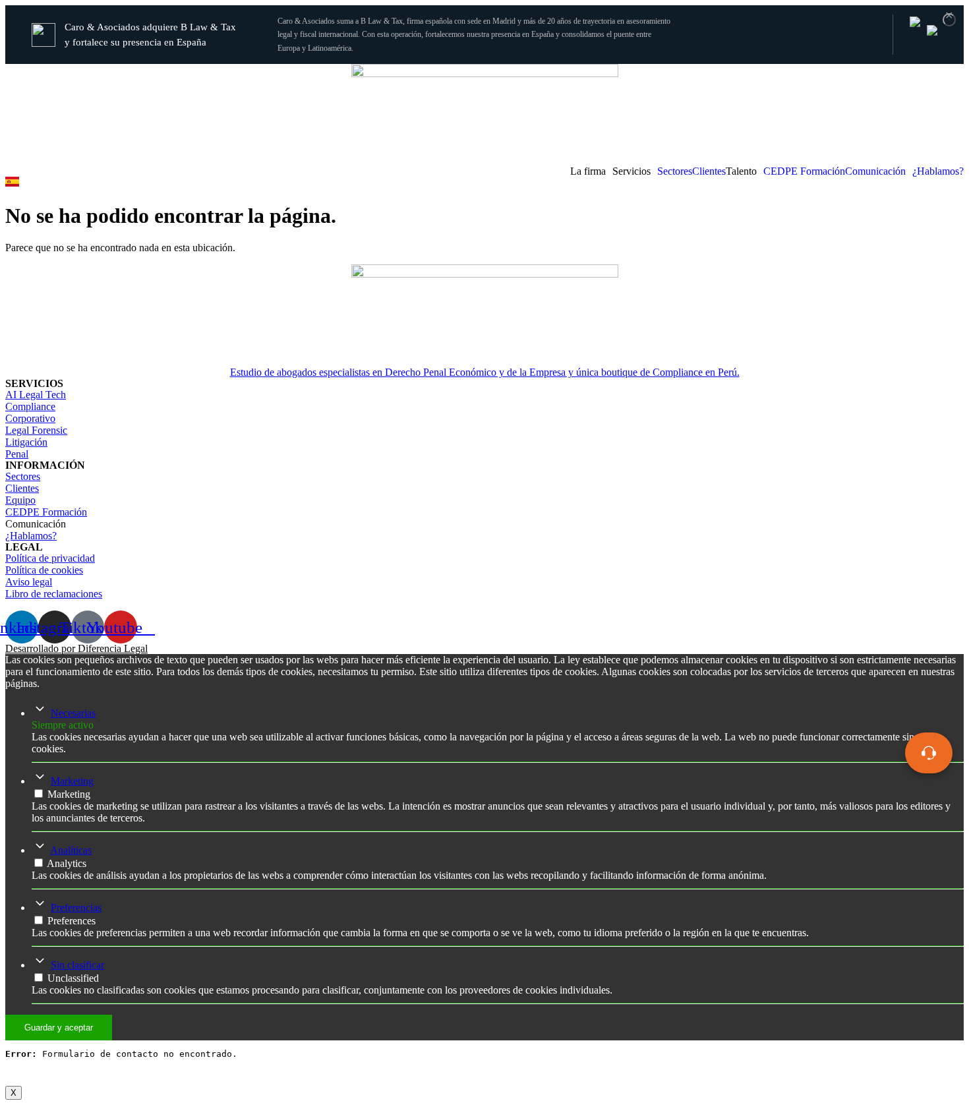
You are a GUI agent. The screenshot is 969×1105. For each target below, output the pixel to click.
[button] (591, 171)
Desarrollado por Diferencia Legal (76, 648)
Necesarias (73, 713)
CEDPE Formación (804, 171)
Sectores (674, 171)
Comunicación (875, 171)
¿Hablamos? (938, 171)
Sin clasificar (77, 965)
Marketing (72, 781)
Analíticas (71, 850)
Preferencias (76, 907)
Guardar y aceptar (58, 1027)
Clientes (709, 171)
